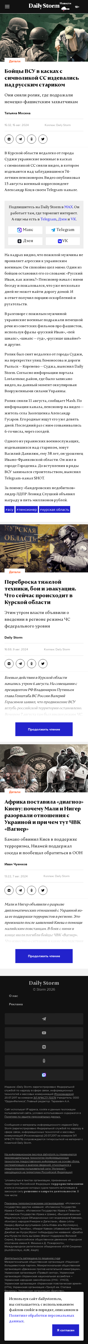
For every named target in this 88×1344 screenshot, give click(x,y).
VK (73, 219)
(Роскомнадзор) (64, 1094)
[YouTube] (44, 1032)
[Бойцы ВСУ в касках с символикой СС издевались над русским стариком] (9, 139)
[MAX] (44, 1074)
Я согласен (65, 1330)
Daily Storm (44, 6)
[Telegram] (44, 1018)
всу (9, 509)
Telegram (48, 219)
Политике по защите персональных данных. (33, 1116)
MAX (68, 207)
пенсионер (27, 509)
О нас (13, 996)
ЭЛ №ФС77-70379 (44, 1097)
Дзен (62, 219)
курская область (54, 509)
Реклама (16, 1004)
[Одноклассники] (44, 1060)
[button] (7, 8)
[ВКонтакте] (44, 1046)
